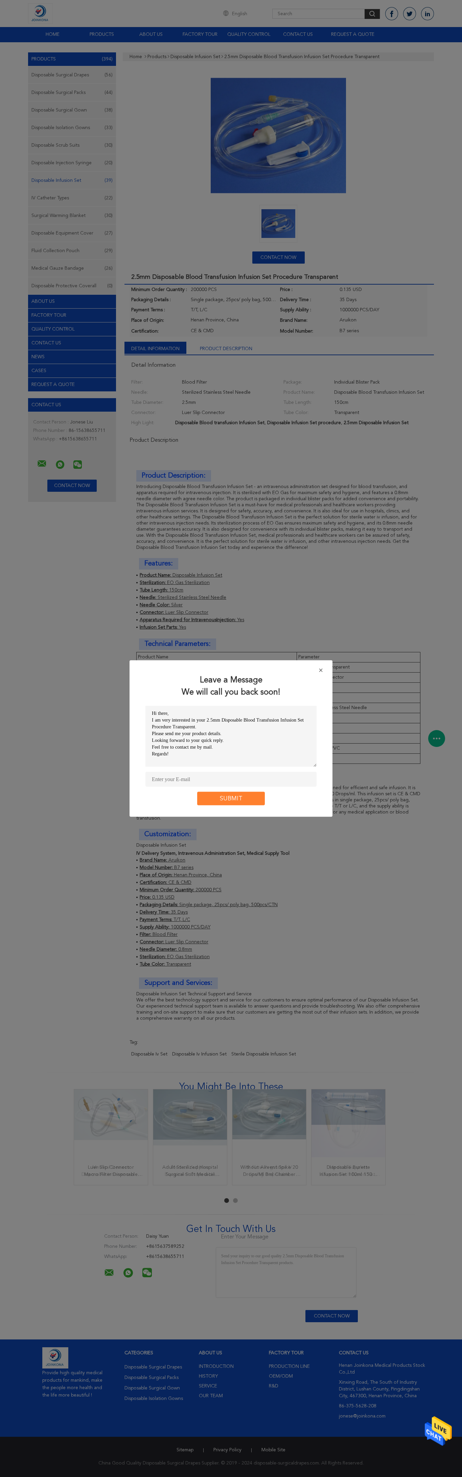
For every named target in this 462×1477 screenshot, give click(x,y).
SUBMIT (231, 799)
